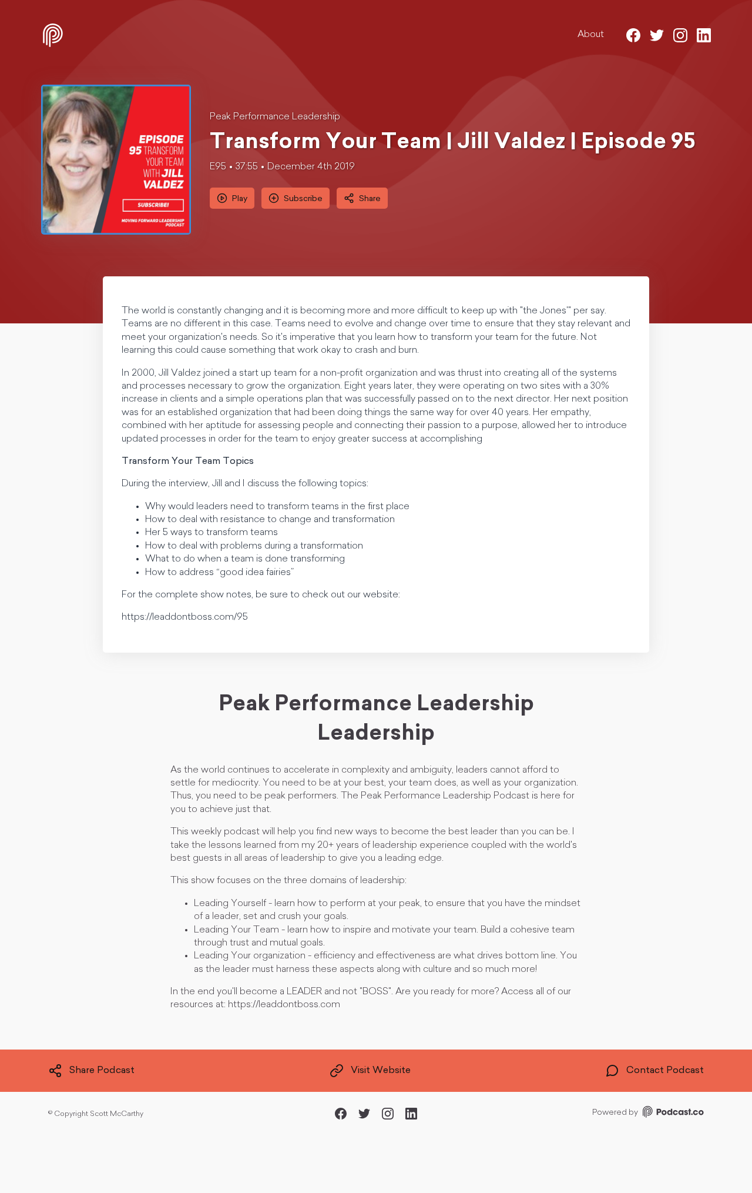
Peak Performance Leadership (275, 117)
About (591, 34)
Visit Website (381, 1070)
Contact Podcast (665, 1070)
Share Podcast (102, 1070)
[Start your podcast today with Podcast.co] (672, 1114)
